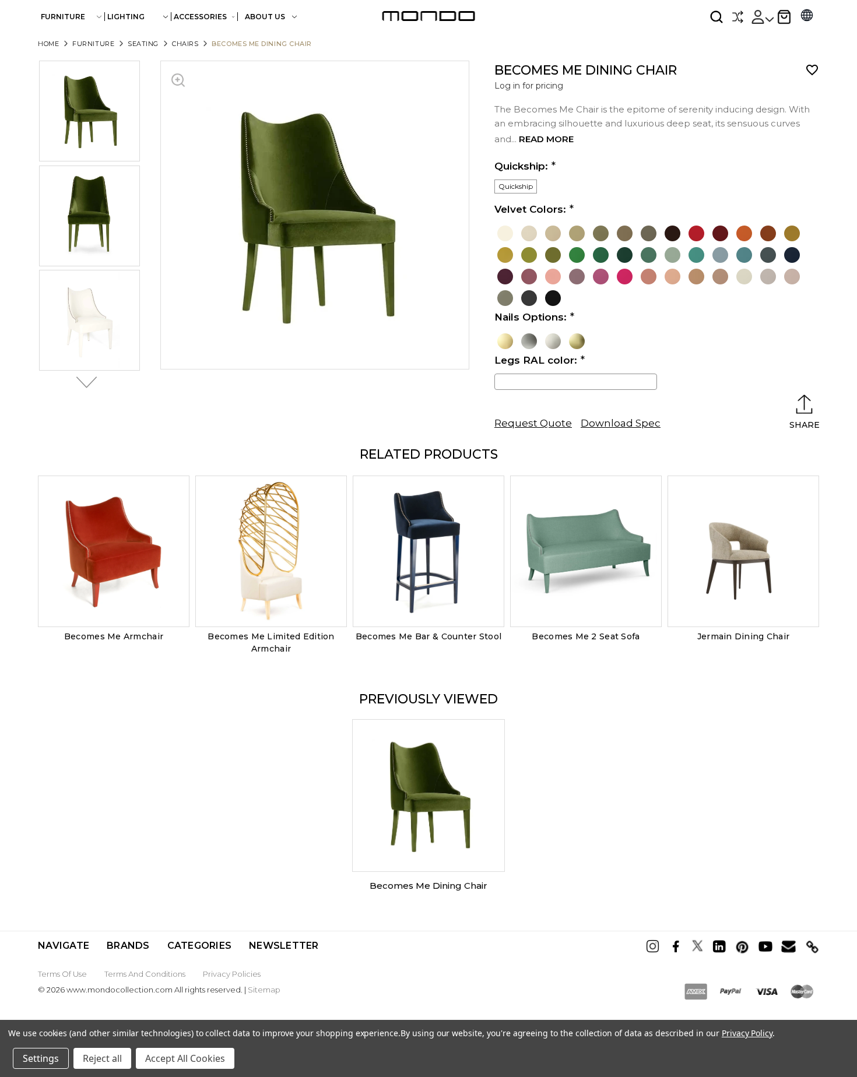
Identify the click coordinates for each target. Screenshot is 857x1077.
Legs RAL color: (535, 360)
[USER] (762, 17)
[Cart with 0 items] (784, 16)
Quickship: (521, 166)
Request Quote (533, 423)
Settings (41, 1058)
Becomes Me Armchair (113, 636)
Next (83, 382)
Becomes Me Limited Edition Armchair (271, 642)
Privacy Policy (747, 1033)
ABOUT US (266, 16)
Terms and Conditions (144, 974)
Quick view (114, 551)
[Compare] (737, 17)
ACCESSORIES (200, 16)
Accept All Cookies (185, 1058)
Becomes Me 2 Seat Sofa (586, 636)
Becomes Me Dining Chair (428, 885)
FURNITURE (63, 16)
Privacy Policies (232, 974)
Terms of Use (62, 974)
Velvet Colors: (530, 209)
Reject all (102, 1058)
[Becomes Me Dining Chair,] (428, 795)
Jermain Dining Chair (743, 636)
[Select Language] (807, 16)
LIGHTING (126, 16)
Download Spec (621, 423)
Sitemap (264, 989)
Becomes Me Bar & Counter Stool (428, 636)
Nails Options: (530, 317)
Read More (546, 139)
